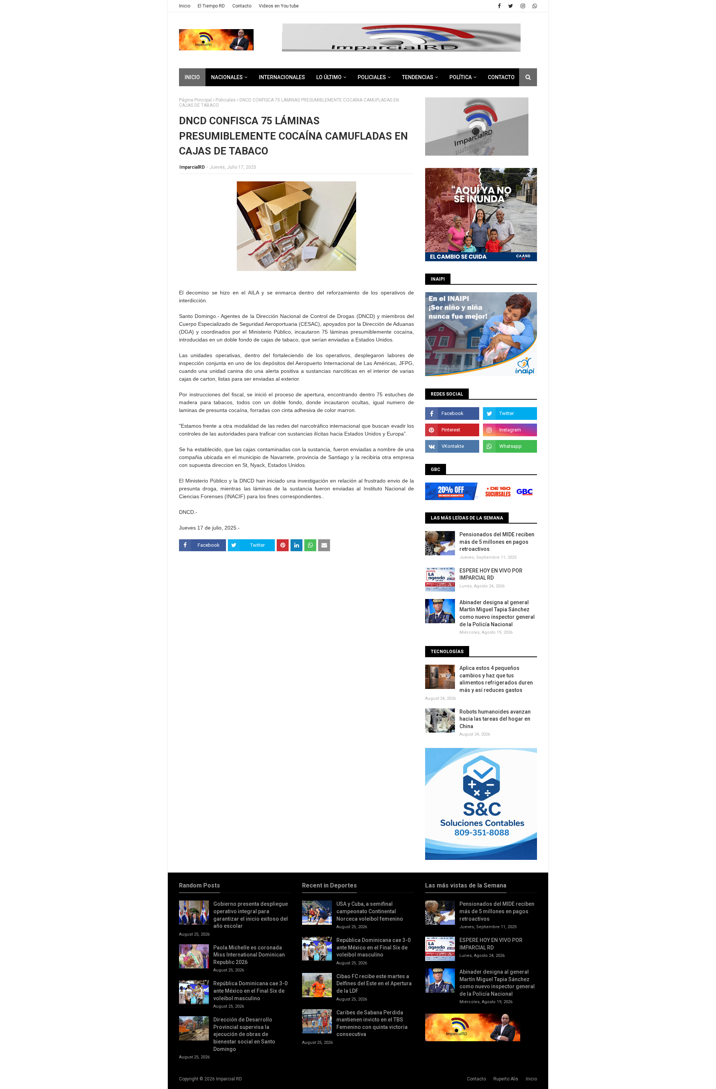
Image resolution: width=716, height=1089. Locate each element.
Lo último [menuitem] (329, 77)
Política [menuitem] (460, 77)
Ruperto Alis (505, 1079)
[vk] (452, 446)
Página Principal (195, 100)
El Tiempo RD (211, 6)
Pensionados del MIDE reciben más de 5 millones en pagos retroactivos (496, 541)
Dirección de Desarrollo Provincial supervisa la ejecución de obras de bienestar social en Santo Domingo (244, 1034)
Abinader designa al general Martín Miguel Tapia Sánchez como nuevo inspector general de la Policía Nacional (497, 613)
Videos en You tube (279, 6)
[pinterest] (452, 430)
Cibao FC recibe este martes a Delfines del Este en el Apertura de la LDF (374, 983)
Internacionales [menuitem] (282, 77)
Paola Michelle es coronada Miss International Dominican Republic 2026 (249, 955)
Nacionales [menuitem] (227, 77)
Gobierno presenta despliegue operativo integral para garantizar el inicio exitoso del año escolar (250, 915)
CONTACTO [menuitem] (501, 77)
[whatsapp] (534, 6)
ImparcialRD (192, 167)
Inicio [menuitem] (192, 77)
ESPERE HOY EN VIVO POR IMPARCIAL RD (490, 574)
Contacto (241, 6)
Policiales (226, 100)
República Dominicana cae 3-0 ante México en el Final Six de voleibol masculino (250, 990)
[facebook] (499, 6)
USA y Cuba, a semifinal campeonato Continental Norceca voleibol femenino (369, 911)
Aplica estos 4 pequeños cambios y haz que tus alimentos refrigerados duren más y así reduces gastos (496, 679)
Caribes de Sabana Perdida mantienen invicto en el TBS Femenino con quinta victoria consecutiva (372, 1023)
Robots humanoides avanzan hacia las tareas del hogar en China (495, 719)
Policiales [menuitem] (372, 77)
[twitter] (510, 6)
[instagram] (523, 6)
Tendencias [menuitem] (417, 77)
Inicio (184, 6)
